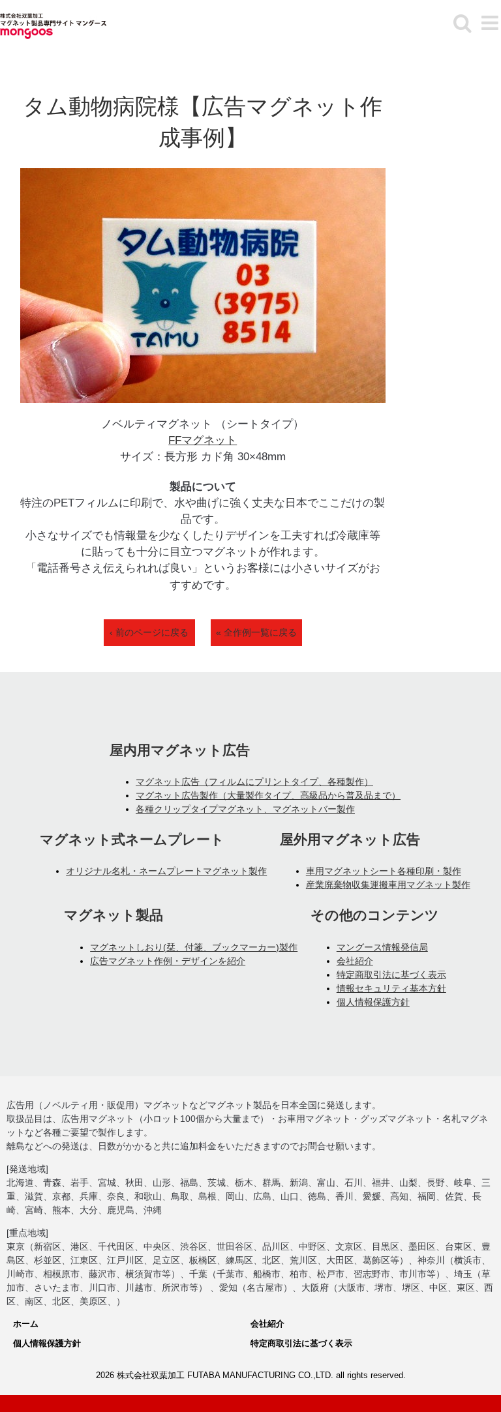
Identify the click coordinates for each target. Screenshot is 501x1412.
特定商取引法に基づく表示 (391, 974)
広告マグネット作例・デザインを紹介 (167, 961)
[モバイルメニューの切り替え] (491, 23)
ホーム (25, 1324)
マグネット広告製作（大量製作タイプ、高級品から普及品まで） (268, 795)
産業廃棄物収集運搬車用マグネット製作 (388, 884)
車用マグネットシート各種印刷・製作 (383, 871)
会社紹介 (355, 961)
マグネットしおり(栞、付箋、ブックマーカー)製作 (193, 947)
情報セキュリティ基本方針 (391, 988)
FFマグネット (202, 440)
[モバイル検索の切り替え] (462, 23)
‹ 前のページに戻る (149, 632)
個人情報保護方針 (373, 1002)
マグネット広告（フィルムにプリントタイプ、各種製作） (254, 781)
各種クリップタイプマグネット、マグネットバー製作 (245, 809)
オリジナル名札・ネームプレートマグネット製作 (166, 871)
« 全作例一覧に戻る (256, 632)
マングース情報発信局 (382, 947)
